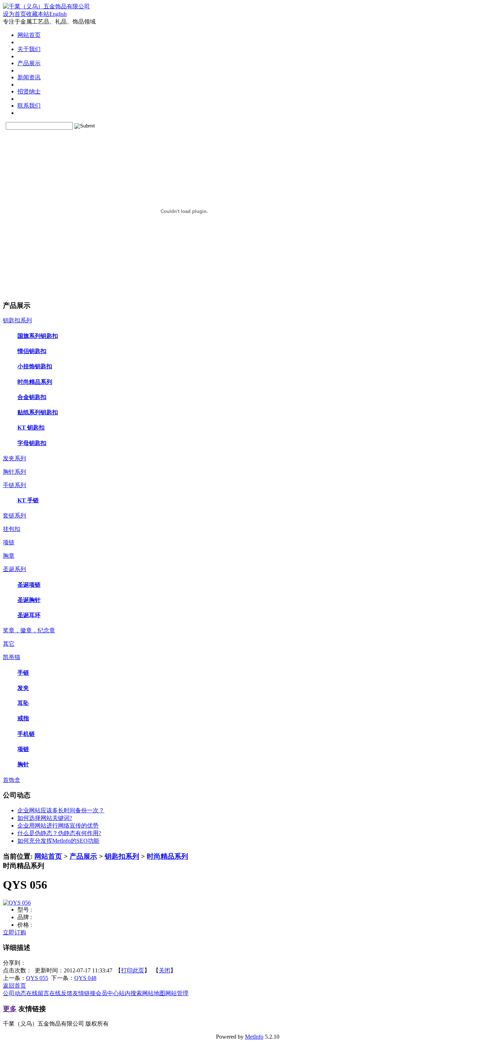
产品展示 (83, 856)
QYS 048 (85, 978)
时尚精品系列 (167, 856)
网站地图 (153, 993)
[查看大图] (17, 903)
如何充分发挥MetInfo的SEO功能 (58, 841)
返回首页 (14, 986)
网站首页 (48, 856)
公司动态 (14, 993)
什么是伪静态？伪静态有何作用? (59, 833)
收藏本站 (37, 14)
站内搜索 (130, 993)
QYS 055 (37, 978)
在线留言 (37, 993)
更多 (10, 1009)
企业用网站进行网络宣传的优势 (58, 825)
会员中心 (107, 993)
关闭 (164, 970)
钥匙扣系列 (122, 856)
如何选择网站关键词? (44, 818)
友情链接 (84, 993)
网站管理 (176, 993)
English (58, 14)
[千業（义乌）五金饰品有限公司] (46, 6)
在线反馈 (60, 993)
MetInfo (254, 1037)
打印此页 (132, 970)
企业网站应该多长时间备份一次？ (60, 810)
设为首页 (14, 14)
